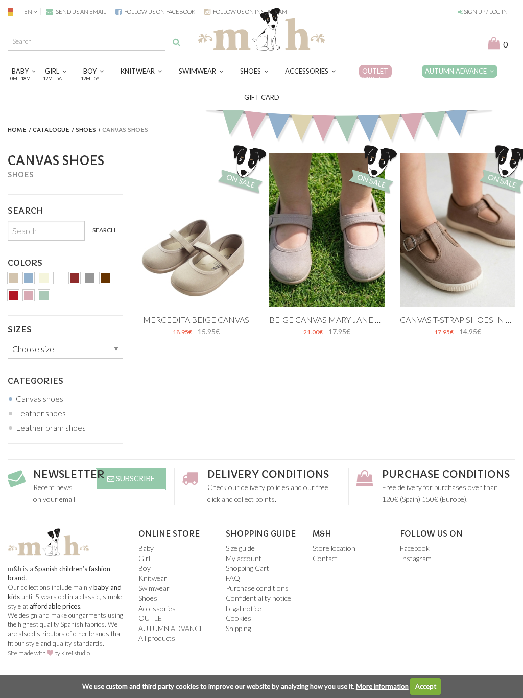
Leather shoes (41, 413)
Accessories (308, 71)
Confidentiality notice (258, 598)
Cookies (238, 618)
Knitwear (139, 71)
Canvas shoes (39, 398)
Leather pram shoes (51, 427)
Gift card (261, 97)
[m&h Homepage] (261, 28)
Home (17, 129)
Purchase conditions (446, 474)
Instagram (416, 558)
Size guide (240, 548)
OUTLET (375, 74)
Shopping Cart (247, 568)
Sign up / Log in (485, 11)
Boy (91, 74)
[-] (13, 279)
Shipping (238, 628)
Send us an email (80, 11)
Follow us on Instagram (249, 11)
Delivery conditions (268, 474)
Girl (53, 74)
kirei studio (75, 653)
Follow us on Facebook (159, 11)
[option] (196, 230)
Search (103, 230)
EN (28, 11)
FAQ (233, 578)
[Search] (176, 42)
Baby (22, 74)
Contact (325, 558)
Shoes (252, 71)
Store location (334, 548)
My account (244, 558)
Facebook (415, 548)
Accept (425, 686)
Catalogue (51, 129)
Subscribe (134, 478)
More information (382, 686)
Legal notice (244, 608)
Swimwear (199, 71)
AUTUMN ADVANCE (457, 71)
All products (156, 638)
